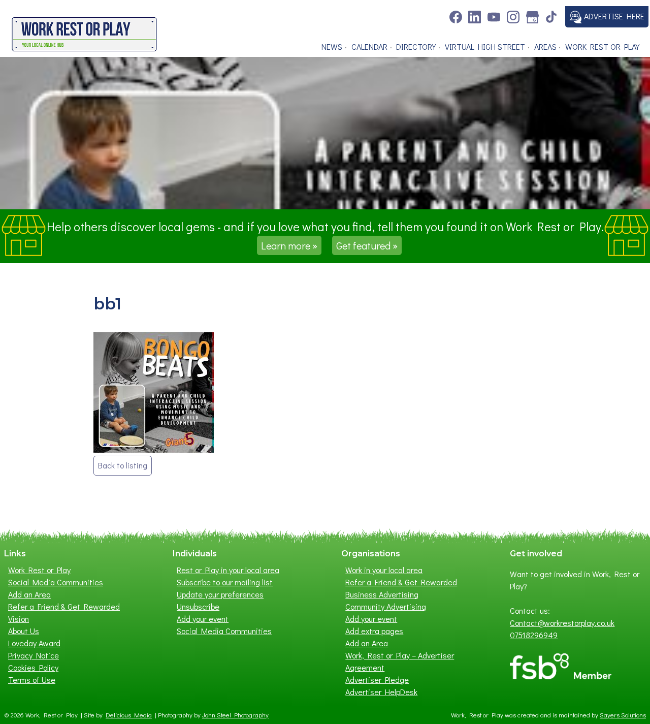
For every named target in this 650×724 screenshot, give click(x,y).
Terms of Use (31, 679)
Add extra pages (374, 630)
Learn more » (289, 245)
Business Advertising (381, 594)
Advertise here (613, 16)
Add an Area (29, 594)
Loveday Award (34, 643)
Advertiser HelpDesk (381, 691)
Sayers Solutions (623, 715)
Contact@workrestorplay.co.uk (562, 622)
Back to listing (122, 465)
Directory (416, 46)
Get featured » (367, 245)
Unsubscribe (198, 606)
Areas (545, 46)
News (331, 46)
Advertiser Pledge (377, 679)
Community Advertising (385, 606)
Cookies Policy (33, 667)
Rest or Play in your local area (228, 569)
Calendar (369, 46)
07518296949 (534, 634)
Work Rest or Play (602, 46)
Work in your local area (383, 569)
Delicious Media (129, 715)
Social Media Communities (55, 582)
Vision (18, 618)
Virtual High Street (485, 46)
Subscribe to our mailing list (225, 582)
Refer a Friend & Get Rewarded (64, 606)
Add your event (203, 618)
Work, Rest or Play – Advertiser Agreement (399, 661)
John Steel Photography (235, 715)
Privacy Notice (33, 655)
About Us (23, 630)
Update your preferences (220, 594)
